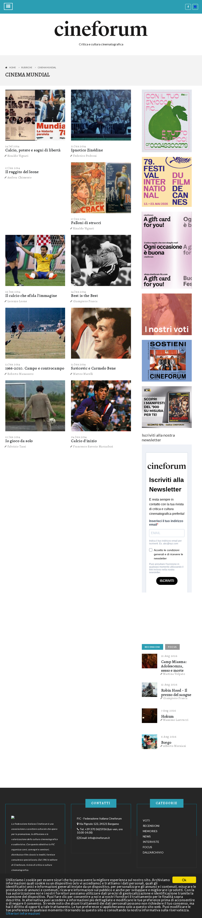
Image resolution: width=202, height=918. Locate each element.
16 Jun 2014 (13, 292)
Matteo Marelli (83, 374)
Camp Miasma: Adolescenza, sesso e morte (174, 666)
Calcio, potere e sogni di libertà (33, 150)
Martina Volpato (174, 674)
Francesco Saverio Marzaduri (93, 446)
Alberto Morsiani (174, 746)
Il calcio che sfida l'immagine (31, 295)
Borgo (166, 742)
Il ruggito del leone (22, 171)
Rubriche (26, 67)
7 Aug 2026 (168, 710)
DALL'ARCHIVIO (153, 852)
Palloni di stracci (86, 222)
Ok (184, 879)
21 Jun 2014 (78, 146)
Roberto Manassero (20, 374)
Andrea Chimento (19, 177)
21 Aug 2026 (169, 656)
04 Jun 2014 (79, 437)
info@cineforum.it (99, 837)
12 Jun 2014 (12, 437)
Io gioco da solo (19, 441)
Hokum (167, 716)
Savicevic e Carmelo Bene (93, 368)
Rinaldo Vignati (18, 156)
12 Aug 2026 (169, 684)
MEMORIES (150, 831)
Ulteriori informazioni (23, 913)
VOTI (146, 820)
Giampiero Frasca (85, 301)
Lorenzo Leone (17, 301)
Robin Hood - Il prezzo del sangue (176, 692)
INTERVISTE (151, 841)
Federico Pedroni (85, 156)
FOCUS (172, 647)
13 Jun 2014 (12, 364)
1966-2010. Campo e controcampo (34, 368)
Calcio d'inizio (84, 441)
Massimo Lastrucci (175, 720)
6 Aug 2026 (169, 736)
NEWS (147, 836)
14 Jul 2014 (12, 146)
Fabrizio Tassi (16, 446)
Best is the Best (84, 295)
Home (12, 67)
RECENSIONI (152, 647)
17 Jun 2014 (12, 168)
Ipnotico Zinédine (87, 150)
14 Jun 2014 (78, 292)
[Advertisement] (171, 617)
